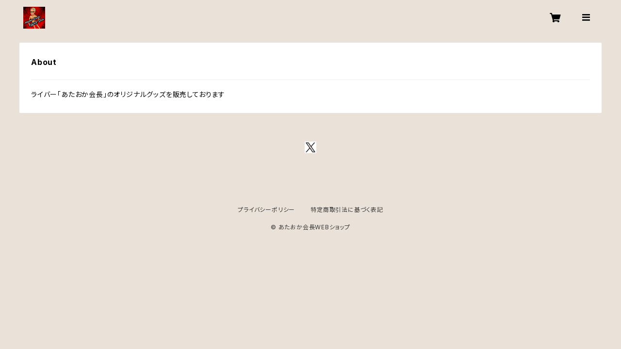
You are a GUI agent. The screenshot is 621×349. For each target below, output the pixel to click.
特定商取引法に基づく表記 (346, 209)
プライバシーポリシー (266, 209)
